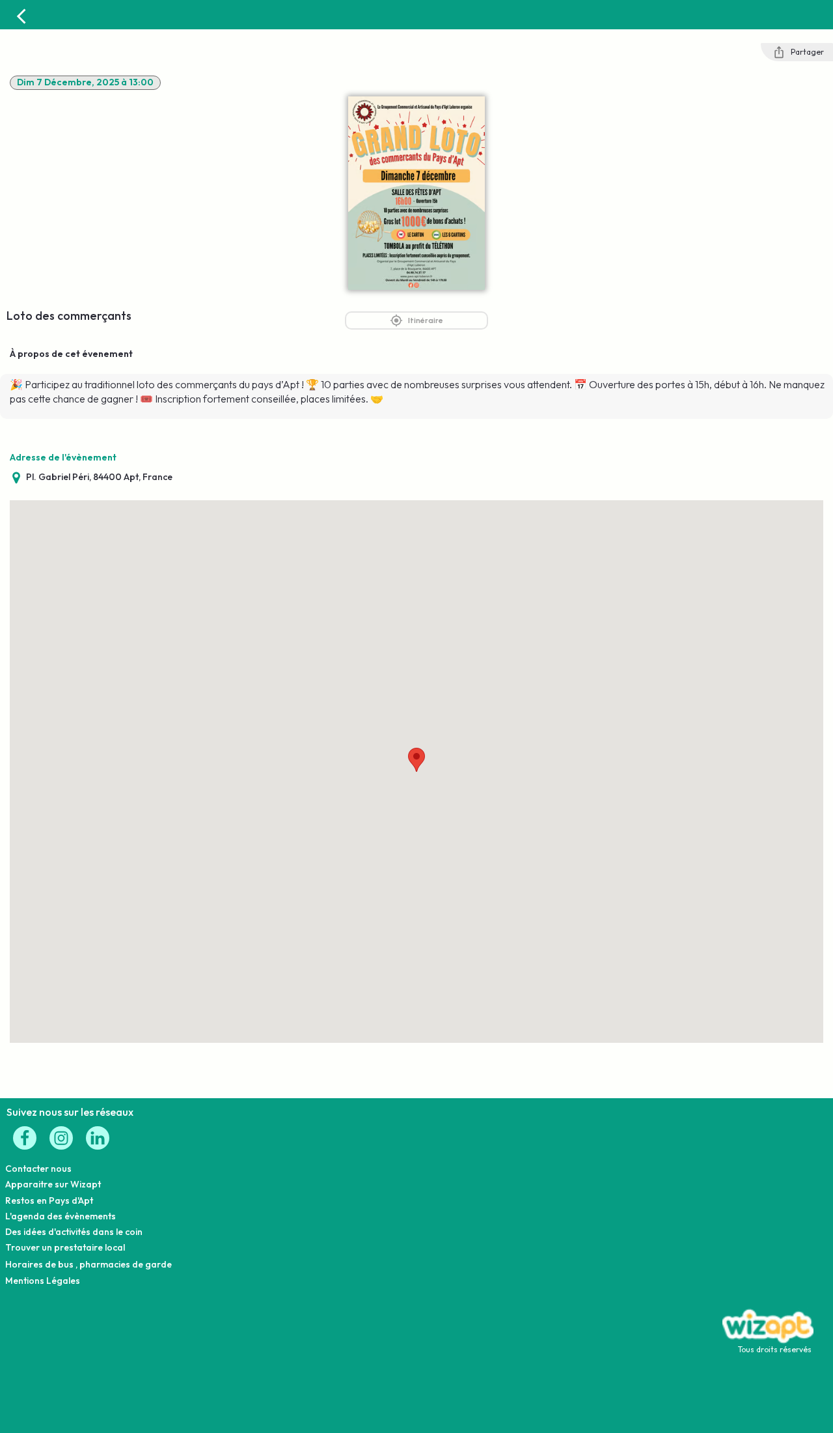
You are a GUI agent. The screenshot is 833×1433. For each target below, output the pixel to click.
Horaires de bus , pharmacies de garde (88, 1264)
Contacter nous (38, 1168)
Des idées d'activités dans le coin (74, 1231)
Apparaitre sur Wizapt (53, 1184)
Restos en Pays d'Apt (49, 1200)
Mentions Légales (42, 1280)
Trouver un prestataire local (65, 1247)
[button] (416, 760)
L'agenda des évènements (60, 1216)
